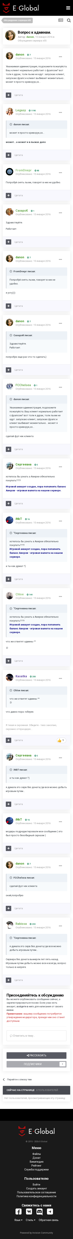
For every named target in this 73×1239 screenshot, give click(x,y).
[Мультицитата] (8, 95)
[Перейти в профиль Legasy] (9, 111)
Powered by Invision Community (36, 1233)
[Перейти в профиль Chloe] (9, 595)
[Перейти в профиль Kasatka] (9, 677)
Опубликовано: (33, 58)
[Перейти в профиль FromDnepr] (9, 171)
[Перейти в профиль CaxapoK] (9, 212)
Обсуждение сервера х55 (32, 40)
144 (30, 594)
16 (28, 519)
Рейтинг (36, 1165)
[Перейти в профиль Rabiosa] (9, 925)
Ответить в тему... (24, 1035)
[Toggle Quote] (11, 124)
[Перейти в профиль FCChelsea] (9, 386)
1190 (33, 110)
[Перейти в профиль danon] (10, 35)
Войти (36, 1184)
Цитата (19, 95)
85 (37, 170)
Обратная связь (49, 1220)
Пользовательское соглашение (36, 1192)
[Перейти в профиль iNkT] (9, 520)
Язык (17, 1220)
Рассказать (37, 1055)
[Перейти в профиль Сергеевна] (9, 466)
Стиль (30, 1220)
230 (33, 924)
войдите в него (25, 1006)
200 (34, 676)
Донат (37, 1157)
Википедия (36, 1161)
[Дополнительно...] (60, 57)
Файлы (36, 1153)
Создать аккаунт (36, 1188)
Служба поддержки (36, 1169)
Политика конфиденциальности (36, 1196)
